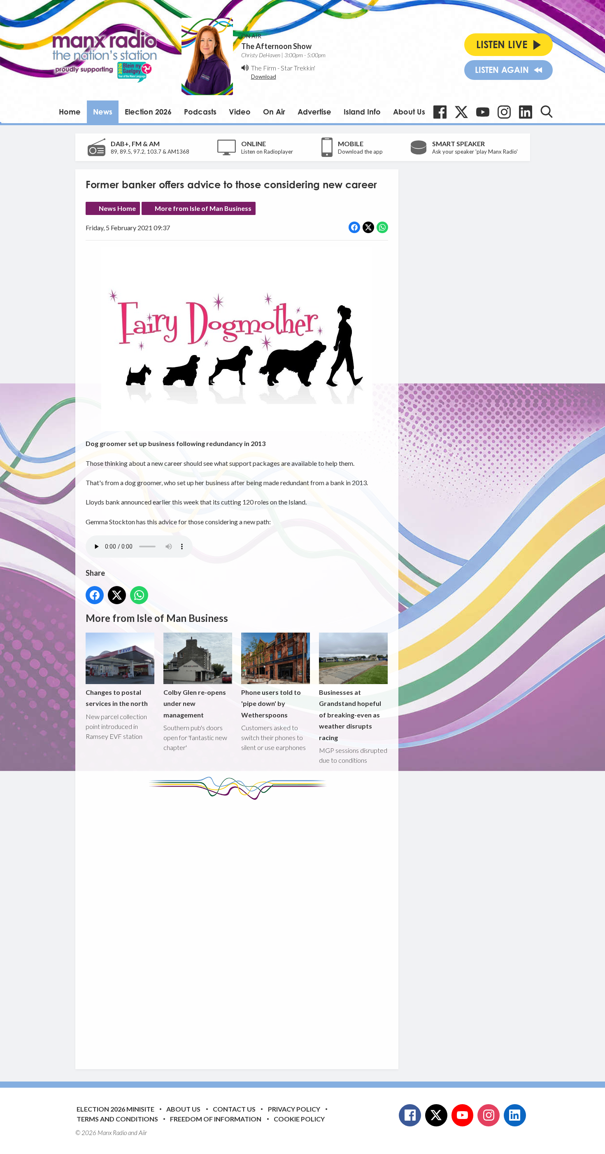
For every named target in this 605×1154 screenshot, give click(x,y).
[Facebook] (440, 112)
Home (70, 111)
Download (263, 76)
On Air (274, 111)
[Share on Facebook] (354, 227)
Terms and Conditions (117, 1119)
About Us (409, 111)
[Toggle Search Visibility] (546, 111)
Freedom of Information (215, 1119)
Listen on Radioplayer (267, 151)
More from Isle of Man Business (203, 208)
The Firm (263, 68)
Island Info (362, 111)
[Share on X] (368, 227)
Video (240, 111)
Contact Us (234, 1109)
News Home (117, 208)
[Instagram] (504, 112)
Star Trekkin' (298, 68)
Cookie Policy (299, 1119)
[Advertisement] (240, 928)
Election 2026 (148, 111)
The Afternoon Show (276, 46)
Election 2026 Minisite (115, 1109)
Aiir (143, 1132)
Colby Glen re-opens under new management (194, 703)
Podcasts (200, 111)
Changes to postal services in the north (117, 697)
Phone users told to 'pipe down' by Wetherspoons (271, 703)
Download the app (360, 151)
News (102, 111)
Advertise (314, 111)
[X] (461, 112)
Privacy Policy (294, 1109)
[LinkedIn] (525, 112)
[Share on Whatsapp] (382, 227)
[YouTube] (482, 112)
